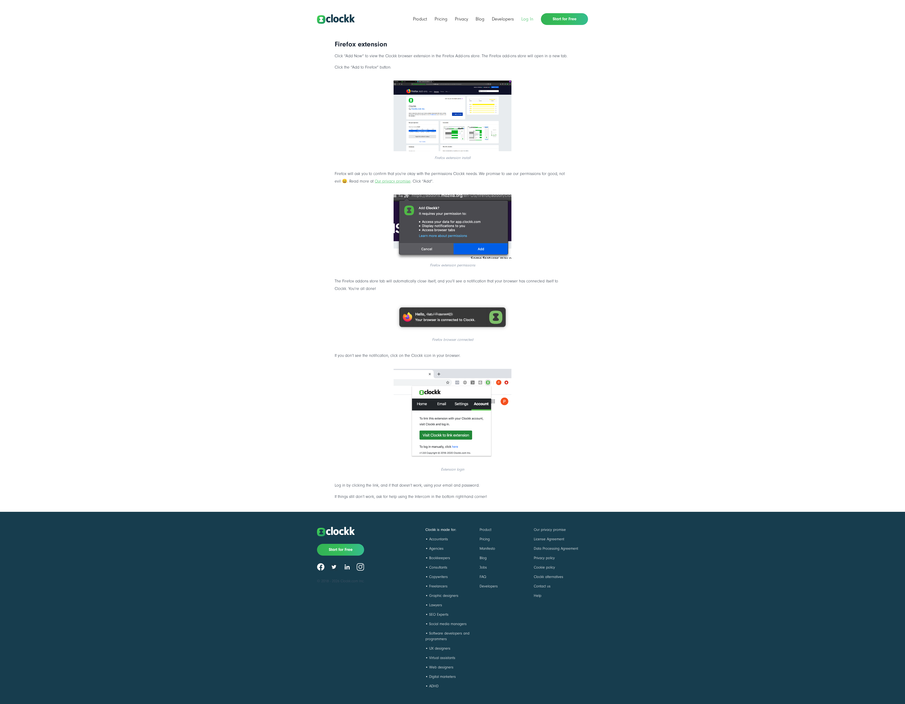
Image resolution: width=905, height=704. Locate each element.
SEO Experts (438, 614)
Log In (527, 19)
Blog (480, 19)
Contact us (542, 586)
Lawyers (435, 605)
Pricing (441, 19)
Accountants (438, 539)
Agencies (436, 548)
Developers (503, 19)
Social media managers (448, 624)
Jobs (483, 567)
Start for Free (564, 18)
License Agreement (549, 539)
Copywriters (438, 577)
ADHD (434, 686)
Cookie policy (544, 567)
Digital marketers (442, 677)
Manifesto (487, 548)
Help (537, 596)
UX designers (439, 648)
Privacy (461, 19)
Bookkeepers (439, 558)
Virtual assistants (442, 658)
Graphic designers (443, 596)
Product (420, 19)
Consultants (438, 567)
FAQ (483, 577)
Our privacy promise (393, 181)
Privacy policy (544, 558)
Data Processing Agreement (556, 548)
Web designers (441, 667)
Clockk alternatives (548, 577)
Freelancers (438, 586)
